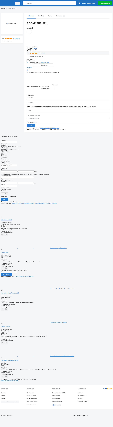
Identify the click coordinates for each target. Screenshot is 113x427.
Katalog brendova (31, 404)
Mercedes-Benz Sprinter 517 (10, 360)
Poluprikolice (15, 380)
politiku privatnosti (45, 128)
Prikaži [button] (38, 62)
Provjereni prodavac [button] (32, 46)
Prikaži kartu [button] (55, 85)
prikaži (4, 194)
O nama (3, 392)
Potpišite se (6, 274)
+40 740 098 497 (44, 62)
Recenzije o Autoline (32, 401)
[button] (36, 56)
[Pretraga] (25, 3)
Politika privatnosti (31, 395)
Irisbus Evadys (5, 326)
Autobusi (3, 380)
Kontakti (3, 398)
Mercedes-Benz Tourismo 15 (10, 293)
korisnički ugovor (54, 128)
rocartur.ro (29, 67)
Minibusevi (9, 380)
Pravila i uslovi (30, 392)
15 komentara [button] (16, 38)
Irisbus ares (4, 252)
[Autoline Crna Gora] (7, 3)
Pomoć (3, 395)
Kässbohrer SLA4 (6, 220)
